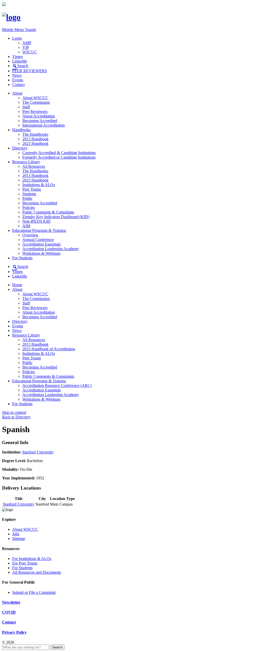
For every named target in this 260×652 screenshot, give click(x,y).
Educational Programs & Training (39, 230)
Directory (19, 148)
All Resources (33, 166)
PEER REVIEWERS (29, 71)
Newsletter (11, 602)
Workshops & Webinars (41, 253)
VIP (25, 47)
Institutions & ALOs (38, 185)
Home (17, 285)
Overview (30, 235)
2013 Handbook (35, 139)
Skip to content (14, 412)
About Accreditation (38, 116)
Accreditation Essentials (41, 244)
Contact (18, 84)
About (17, 93)
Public (27, 198)
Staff (26, 107)
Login (17, 38)
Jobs (15, 534)
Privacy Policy (14, 632)
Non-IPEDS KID (36, 221)
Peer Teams (31, 189)
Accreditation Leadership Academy (50, 249)
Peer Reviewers (34, 111)
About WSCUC (35, 98)
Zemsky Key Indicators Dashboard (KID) (55, 217)
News (17, 75)
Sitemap (18, 538)
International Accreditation (43, 125)
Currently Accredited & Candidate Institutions (59, 152)
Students (29, 194)
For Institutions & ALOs (31, 558)
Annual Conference (38, 239)
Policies (28, 207)
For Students (22, 258)
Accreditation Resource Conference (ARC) (57, 385)
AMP (26, 43)
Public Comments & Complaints (48, 212)
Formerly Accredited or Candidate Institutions (58, 157)
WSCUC (29, 52)
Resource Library (26, 162)
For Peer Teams (24, 563)
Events (17, 80)
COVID (9, 612)
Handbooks (21, 130)
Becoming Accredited (39, 120)
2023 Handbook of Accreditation (48, 349)
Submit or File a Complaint (34, 592)
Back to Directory (16, 417)
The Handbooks (35, 134)
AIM (26, 226)
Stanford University (38, 452)
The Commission (36, 102)
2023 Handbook (35, 143)
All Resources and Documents (36, 572)
